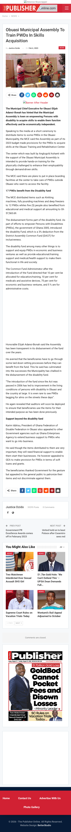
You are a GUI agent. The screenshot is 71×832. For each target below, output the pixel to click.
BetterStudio (44, 825)
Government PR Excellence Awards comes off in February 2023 (19, 533)
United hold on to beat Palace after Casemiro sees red (53, 533)
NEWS (62, 48)
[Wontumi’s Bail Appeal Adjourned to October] (51, 599)
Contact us (24, 798)
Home (6, 798)
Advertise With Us (50, 798)
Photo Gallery (32, 807)
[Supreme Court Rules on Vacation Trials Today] (20, 599)
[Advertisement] (35, 316)
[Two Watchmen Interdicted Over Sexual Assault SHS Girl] (20, 561)
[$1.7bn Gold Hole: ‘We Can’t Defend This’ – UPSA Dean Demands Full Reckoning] (51, 561)
